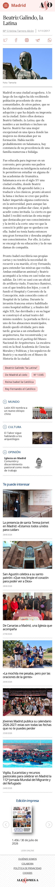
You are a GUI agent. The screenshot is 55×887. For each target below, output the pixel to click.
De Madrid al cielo (16, 374)
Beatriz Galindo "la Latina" (21, 367)
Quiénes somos (27, 859)
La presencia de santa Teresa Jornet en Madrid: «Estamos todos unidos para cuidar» (26, 526)
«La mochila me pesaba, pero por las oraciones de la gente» (26, 675)
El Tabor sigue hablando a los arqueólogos (13, 436)
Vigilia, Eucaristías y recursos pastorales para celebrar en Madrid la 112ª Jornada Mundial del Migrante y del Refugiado (27, 777)
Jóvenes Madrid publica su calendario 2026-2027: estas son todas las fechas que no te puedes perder (27, 724)
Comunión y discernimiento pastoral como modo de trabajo (16, 465)
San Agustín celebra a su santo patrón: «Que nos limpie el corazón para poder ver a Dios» (26, 577)
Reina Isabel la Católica (19, 382)
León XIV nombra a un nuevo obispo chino (15, 411)
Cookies (27, 873)
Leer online (27, 850)
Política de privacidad (27, 868)
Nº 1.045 (39, 374)
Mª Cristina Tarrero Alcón (18, 31)
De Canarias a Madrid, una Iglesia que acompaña (27, 627)
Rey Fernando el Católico (20, 389)
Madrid (18, 5)
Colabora (27, 863)
